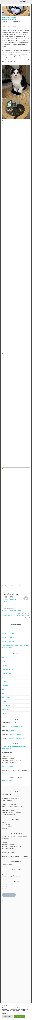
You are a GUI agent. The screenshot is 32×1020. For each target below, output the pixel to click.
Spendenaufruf (6, 697)
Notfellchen (5, 681)
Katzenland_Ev (10, 814)
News (3, 677)
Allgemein (4, 657)
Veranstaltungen (6, 709)
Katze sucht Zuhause (9, 17)
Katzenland (14, 26)
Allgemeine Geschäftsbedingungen (11, 876)
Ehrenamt (4, 665)
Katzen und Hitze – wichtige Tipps (11, 629)
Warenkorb (5, 889)
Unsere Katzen (6, 705)
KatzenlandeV (12, 730)
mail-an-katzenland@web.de (14, 726)
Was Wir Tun (5, 822)
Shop (3, 689)
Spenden (4, 693)
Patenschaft (5, 685)
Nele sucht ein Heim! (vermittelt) (11, 609)
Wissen (4, 713)
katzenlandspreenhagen (15, 734)
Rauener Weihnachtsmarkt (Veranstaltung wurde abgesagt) (16, 616)
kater (13, 586)
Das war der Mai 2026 (8, 637)
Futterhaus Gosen (7, 780)
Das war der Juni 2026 (8, 633)
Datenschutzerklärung (8, 875)
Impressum (5, 873)
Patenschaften (6, 887)
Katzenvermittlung (9, 19)
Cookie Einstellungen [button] (7, 1016)
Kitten (19, 586)
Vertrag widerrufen (9, 895)
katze (16, 586)
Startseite (4, 828)
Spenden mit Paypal (7, 766)
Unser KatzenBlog (7, 826)
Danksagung (5, 661)
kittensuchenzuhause (7, 587)
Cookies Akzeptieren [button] (19, 1016)
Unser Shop (5, 885)
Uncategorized (6, 701)
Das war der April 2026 (8, 641)
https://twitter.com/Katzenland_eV (15, 738)
